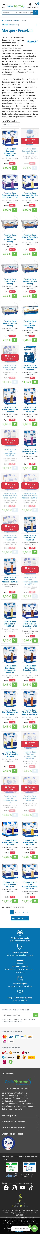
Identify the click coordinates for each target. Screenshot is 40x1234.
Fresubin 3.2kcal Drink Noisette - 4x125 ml (10, 884)
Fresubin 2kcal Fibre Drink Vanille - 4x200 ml (10, 754)
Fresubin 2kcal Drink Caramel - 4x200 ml (30, 409)
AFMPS (5, 1159)
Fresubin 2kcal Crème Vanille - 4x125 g (10, 323)
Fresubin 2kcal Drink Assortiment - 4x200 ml (30, 367)
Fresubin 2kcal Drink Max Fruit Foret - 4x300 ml (10, 495)
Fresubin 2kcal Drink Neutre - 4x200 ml (30, 537)
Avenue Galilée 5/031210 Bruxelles (27, 1176)
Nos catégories (9, 1115)
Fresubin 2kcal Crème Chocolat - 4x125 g (30, 237)
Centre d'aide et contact (13, 1127)
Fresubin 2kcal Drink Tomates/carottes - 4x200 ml (30, 580)
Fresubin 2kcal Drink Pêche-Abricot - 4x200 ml (10, 579)
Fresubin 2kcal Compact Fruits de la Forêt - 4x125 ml (10, 195)
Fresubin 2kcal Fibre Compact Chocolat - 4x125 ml (30, 624)
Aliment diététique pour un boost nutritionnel (10, 374)
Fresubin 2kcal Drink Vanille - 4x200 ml (10, 623)
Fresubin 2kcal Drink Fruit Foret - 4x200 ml (30, 451)
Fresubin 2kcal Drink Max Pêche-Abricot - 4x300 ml (30, 495)
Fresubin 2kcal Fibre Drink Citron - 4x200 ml (10, 712)
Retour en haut (20, 918)
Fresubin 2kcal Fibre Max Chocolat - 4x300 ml (10, 799)
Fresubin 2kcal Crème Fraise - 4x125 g (10, 281)
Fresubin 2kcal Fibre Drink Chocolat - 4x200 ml (30, 669)
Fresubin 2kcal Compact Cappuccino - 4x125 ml (10, 152)
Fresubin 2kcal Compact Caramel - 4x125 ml (30, 151)
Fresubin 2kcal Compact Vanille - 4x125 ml (30, 195)
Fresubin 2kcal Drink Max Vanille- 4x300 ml (10, 537)
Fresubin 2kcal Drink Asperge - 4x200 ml (10, 367)
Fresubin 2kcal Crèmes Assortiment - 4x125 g (30, 324)
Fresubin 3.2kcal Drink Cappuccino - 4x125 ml (10, 842)
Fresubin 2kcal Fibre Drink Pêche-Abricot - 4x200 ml (30, 712)
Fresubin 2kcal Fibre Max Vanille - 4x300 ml (30, 798)
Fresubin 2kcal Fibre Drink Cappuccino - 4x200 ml (10, 669)
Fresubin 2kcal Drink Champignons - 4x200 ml (10, 452)
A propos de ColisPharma (14, 1121)
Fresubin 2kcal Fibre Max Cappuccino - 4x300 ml (30, 755)
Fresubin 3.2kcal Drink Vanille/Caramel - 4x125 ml (30, 885)
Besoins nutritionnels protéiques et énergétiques (10, 160)
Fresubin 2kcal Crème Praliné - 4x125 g (30, 281)
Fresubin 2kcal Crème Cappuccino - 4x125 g (10, 238)
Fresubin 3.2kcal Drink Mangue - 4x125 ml (30, 842)
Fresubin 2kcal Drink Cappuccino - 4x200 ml (10, 409)
